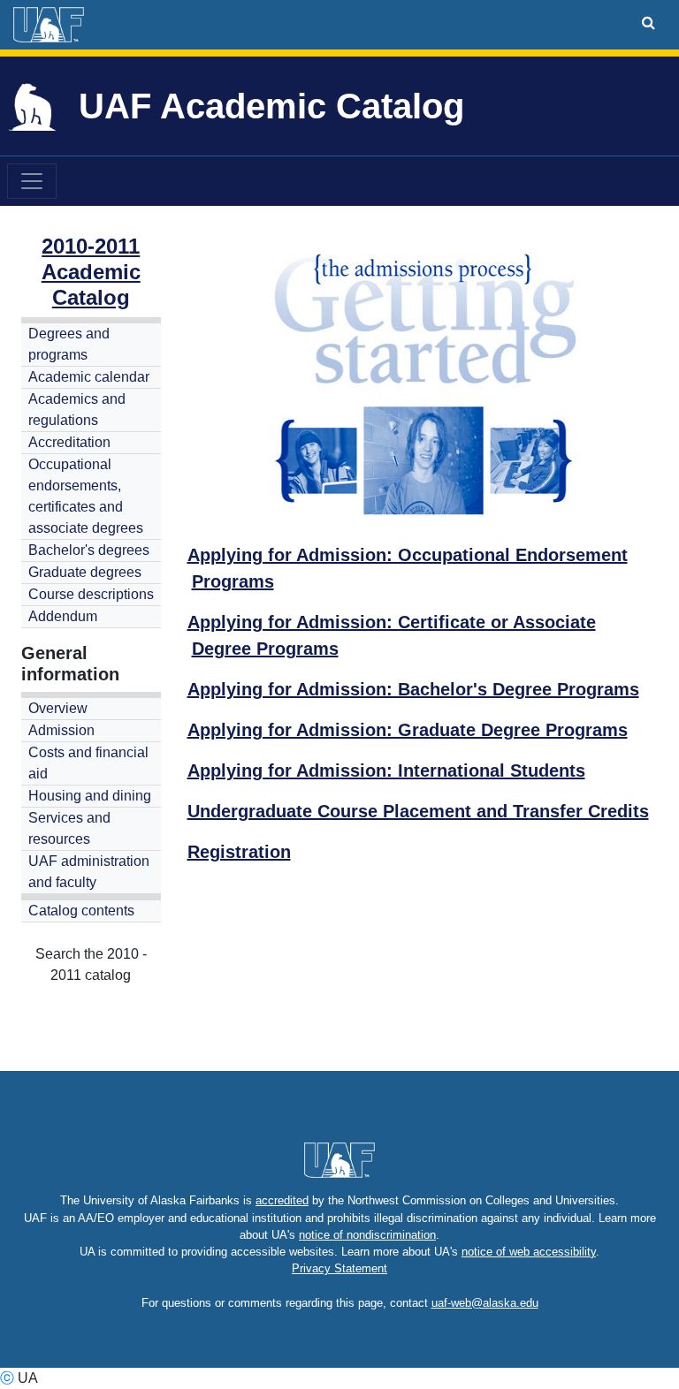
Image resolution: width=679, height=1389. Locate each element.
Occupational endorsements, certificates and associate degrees (85, 496)
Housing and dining (89, 795)
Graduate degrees (84, 572)
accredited (282, 1200)
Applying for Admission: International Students (386, 770)
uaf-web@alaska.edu (484, 1302)
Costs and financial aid (88, 763)
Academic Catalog (91, 284)
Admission (61, 730)
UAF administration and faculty (88, 872)
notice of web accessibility (529, 1251)
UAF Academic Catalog (271, 106)
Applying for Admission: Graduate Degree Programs (407, 730)
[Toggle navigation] (32, 181)
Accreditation (69, 442)
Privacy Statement (339, 1268)
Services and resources (69, 828)
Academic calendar (88, 376)
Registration (239, 851)
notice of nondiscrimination (367, 1234)
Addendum (62, 616)
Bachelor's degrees (88, 550)
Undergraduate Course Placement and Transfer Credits (418, 811)
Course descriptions (91, 594)
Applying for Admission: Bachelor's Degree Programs (413, 689)
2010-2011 (91, 246)
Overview (58, 708)
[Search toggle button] (648, 23)
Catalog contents (81, 910)
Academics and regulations (77, 409)
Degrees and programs (69, 344)
